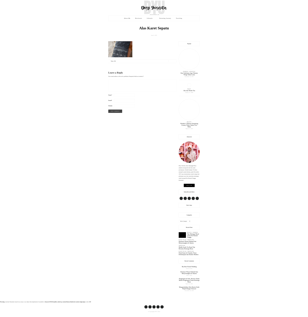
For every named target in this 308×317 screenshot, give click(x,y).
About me (189, 185)
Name (110, 95)
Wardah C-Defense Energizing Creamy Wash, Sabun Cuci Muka (189, 125)
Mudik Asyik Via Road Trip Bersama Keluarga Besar (187, 248)
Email (110, 100)
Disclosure (138, 18)
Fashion (185, 71)
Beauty (189, 121)
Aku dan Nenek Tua (189, 90)
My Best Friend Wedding (189, 266)
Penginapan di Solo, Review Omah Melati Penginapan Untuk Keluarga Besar (189, 280)
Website (110, 105)
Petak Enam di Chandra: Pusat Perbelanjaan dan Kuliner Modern (188, 253)
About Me (127, 18)
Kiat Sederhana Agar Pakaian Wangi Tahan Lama (189, 73)
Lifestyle (150, 18)
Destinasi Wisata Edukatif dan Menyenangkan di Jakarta (187, 242)
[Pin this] (174, 61)
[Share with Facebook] (170, 61)
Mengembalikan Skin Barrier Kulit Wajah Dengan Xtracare (189, 287)
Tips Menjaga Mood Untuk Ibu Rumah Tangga (193, 235)
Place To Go (182, 239)
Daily (189, 88)
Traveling (179, 18)
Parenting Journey (165, 18)
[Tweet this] (172, 61)
